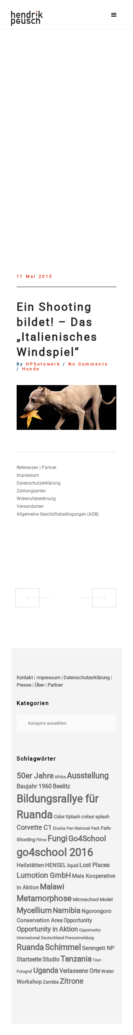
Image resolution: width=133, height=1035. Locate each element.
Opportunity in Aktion (47, 929)
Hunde (31, 369)
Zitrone (71, 981)
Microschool (86, 899)
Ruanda (30, 947)
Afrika (60, 777)
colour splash (95, 816)
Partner (55, 685)
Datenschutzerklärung (39, 483)
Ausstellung (88, 775)
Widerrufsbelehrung (36, 498)
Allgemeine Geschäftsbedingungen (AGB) (58, 514)
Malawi (52, 886)
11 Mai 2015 (34, 276)
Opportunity (78, 920)
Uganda (45, 970)
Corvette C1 (34, 827)
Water (107, 971)
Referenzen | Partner (37, 467)
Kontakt (25, 677)
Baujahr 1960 (34, 786)
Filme (41, 839)
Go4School (87, 838)
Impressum (28, 475)
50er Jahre (35, 775)
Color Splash (67, 816)
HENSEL (55, 865)
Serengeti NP (98, 948)
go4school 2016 (55, 852)
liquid (72, 865)
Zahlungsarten (31, 490)
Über (39, 685)
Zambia (51, 982)
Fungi (57, 838)
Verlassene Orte (79, 970)
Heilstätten (30, 865)
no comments (88, 364)
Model (106, 899)
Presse (24, 685)
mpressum (49, 677)
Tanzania (76, 958)
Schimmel (63, 947)
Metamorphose (44, 898)
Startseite (29, 959)
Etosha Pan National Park (76, 828)
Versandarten (30, 506)
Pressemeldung (79, 937)
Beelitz (61, 786)
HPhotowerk (43, 364)
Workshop (29, 981)
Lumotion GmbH (44, 875)
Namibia (67, 910)
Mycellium (34, 910)
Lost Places (94, 865)
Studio (50, 959)
